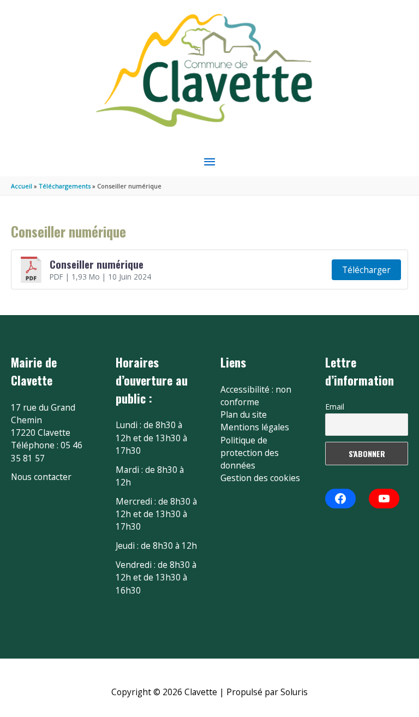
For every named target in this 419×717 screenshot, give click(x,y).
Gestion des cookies (260, 478)
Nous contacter (41, 477)
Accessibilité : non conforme (255, 395)
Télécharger (366, 270)
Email (334, 406)
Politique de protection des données (249, 453)
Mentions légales (254, 427)
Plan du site (243, 414)
